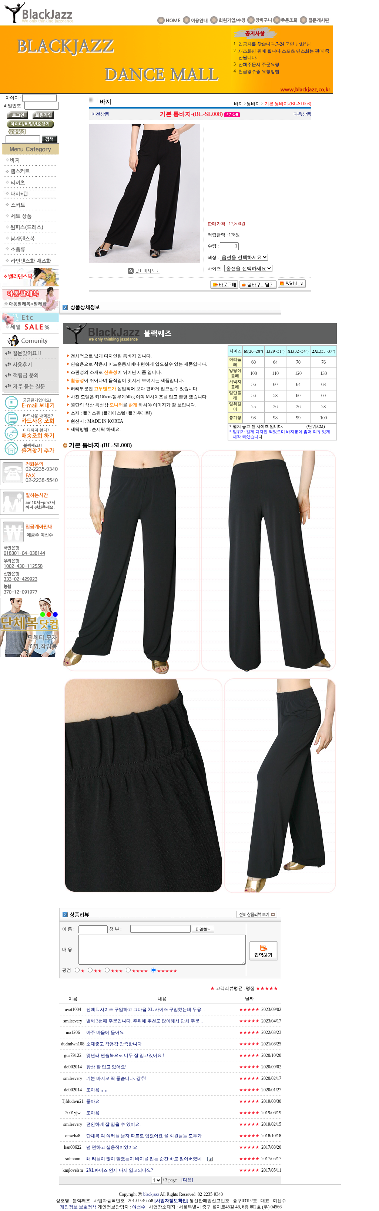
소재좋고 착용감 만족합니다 (114, 1044)
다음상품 (302, 114)
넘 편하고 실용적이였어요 (111, 1147)
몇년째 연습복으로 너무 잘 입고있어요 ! (125, 1055)
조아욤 (93, 1112)
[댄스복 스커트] (29, 208)
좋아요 (93, 1101)
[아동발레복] (29, 309)
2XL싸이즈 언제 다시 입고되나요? (119, 1170)
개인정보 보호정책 (78, 1207)
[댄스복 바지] (29, 164)
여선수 (138, 1207)
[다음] (187, 1179)
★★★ (117, 971)
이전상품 (100, 114)
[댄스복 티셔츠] (29, 186)
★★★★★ (167, 971)
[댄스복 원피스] (29, 230)
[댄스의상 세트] (29, 219)
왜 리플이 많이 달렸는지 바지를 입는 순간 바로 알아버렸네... (145, 1158)
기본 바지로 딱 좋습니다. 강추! (116, 1078)
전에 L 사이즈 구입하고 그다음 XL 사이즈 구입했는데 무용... (145, 1009)
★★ (98, 971)
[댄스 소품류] (29, 253)
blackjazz (151, 1194)
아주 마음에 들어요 (105, 1032)
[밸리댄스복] (29, 284)
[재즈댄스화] (29, 264)
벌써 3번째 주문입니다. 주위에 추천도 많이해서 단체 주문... (144, 1021)
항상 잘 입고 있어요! (106, 1066)
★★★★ (140, 971)
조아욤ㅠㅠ (97, 1089)
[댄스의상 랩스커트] (29, 175)
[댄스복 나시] (29, 197)
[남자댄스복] (29, 241)
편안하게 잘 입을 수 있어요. (113, 1124)
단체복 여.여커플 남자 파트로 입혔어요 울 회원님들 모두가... (145, 1135)
